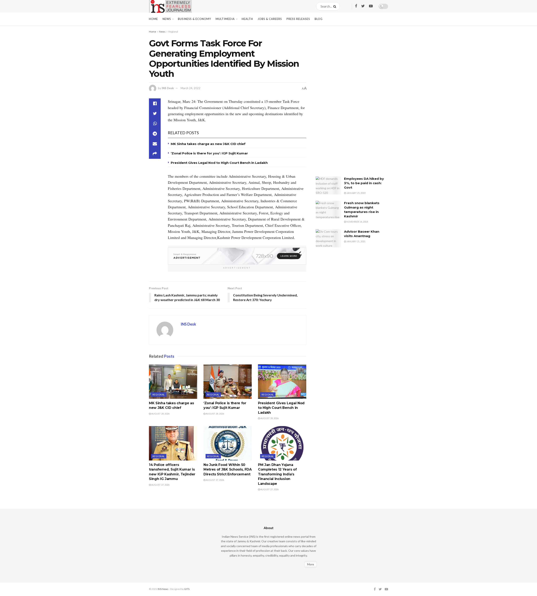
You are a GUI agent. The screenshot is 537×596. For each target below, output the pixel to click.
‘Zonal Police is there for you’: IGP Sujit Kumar (209, 153)
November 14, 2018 (357, 221)
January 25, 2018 (355, 193)
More (310, 564)
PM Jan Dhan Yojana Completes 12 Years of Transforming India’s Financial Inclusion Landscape (277, 474)
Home (153, 19)
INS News (163, 589)
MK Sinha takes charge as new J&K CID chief (208, 144)
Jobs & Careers (270, 19)
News (167, 19)
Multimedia (225, 19)
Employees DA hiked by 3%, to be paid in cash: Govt (364, 183)
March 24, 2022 (190, 88)
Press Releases (298, 19)
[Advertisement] (347, 104)
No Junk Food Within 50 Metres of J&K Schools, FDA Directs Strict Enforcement (227, 469)
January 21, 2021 (355, 241)
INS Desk (168, 88)
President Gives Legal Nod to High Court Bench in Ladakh (219, 163)
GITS (186, 589)
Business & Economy (194, 19)
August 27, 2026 (160, 484)
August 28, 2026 (160, 413)
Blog (319, 19)
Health (247, 19)
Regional (173, 31)
